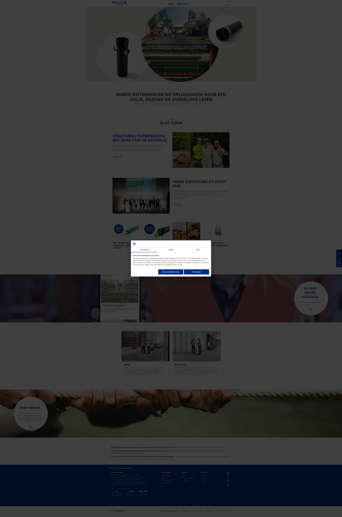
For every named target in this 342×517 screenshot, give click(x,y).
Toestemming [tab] (144, 249)
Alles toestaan (196, 272)
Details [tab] (171, 249)
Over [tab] (197, 249)
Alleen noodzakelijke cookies (171, 272)
